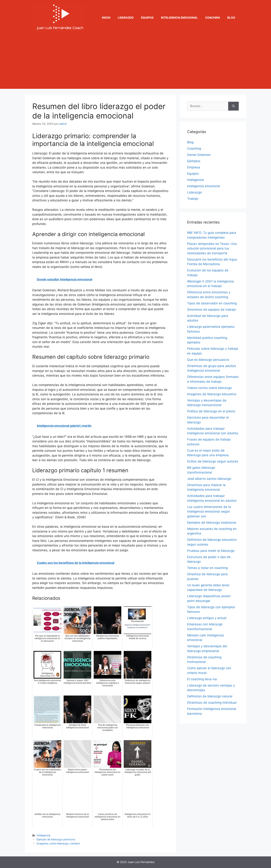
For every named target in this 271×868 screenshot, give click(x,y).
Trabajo (192, 198)
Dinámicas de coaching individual (212, 702)
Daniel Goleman (199, 155)
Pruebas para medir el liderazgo (210, 551)
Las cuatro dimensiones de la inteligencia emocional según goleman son (209, 511)
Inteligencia (43, 835)
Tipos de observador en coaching (212, 303)
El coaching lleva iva (202, 679)
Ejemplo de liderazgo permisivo (56, 839)
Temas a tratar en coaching (207, 568)
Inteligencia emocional (179, 17)
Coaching (212, 17)
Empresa (193, 167)
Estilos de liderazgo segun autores (212, 461)
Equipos (147, 17)
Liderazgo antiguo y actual (206, 618)
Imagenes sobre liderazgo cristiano (58, 843)
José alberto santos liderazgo (209, 479)
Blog (231, 17)
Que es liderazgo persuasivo (208, 359)
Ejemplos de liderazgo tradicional (211, 522)
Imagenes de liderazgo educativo (211, 394)
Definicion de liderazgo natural (209, 696)
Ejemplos (193, 161)
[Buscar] (233, 106)
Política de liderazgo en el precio (211, 411)
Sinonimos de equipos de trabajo (211, 309)
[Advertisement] (135, 63)
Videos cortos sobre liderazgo (209, 388)
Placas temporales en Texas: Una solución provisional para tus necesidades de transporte (212, 248)
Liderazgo (126, 17)
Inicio (106, 17)
